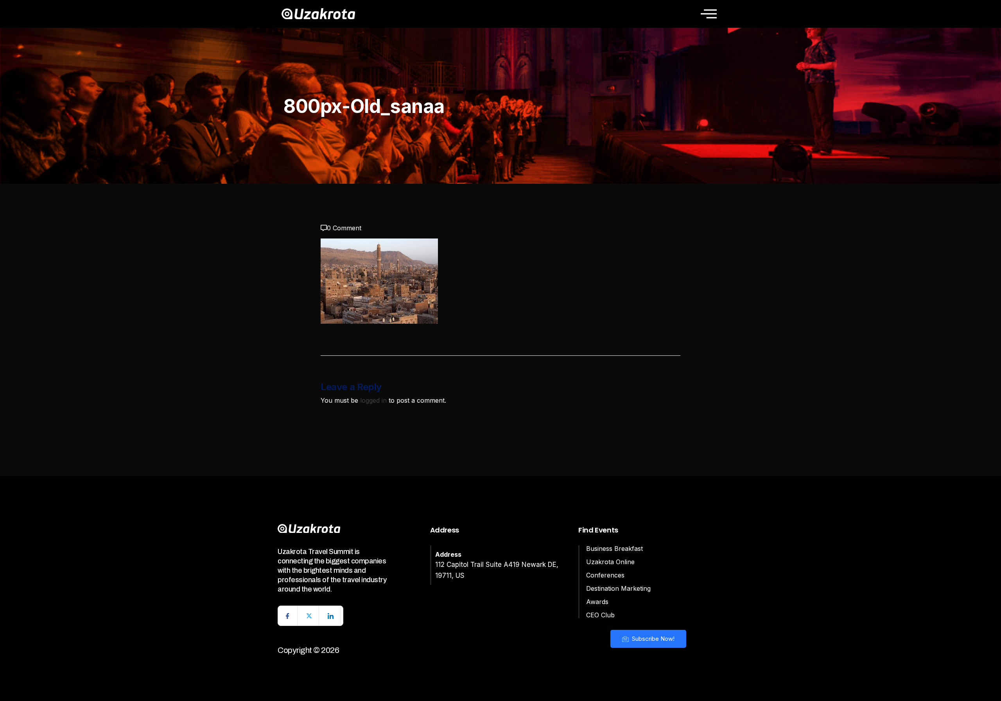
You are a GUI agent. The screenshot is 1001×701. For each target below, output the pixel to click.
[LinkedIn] (331, 616)
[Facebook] (288, 616)
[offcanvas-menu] (708, 13)
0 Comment (344, 228)
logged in (373, 400)
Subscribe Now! (652, 638)
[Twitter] (309, 616)
